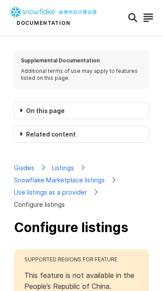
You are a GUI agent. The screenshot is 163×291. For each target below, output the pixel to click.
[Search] (133, 18)
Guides (24, 167)
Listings (63, 167)
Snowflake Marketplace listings (59, 180)
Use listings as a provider (50, 192)
